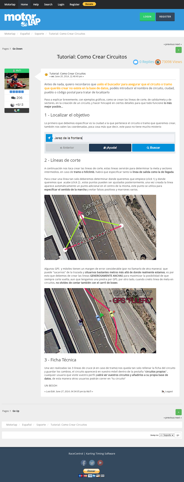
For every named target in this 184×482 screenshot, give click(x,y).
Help (36, 4)
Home (24, 4)
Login (61, 4)
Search (48, 4)
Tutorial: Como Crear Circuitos (67, 73)
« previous (169, 44)
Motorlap (9, 4)
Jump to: (154, 435)
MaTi (18, 70)
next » (178, 44)
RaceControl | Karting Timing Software (92, 453)
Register (75, 4)
